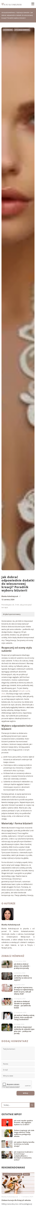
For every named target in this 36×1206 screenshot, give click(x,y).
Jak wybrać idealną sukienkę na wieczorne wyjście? (23, 978)
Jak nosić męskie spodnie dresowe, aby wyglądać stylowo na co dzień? (23, 1122)
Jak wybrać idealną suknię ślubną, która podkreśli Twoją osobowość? (24, 1017)
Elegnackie (8, 30)
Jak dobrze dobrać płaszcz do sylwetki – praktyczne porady (22, 966)
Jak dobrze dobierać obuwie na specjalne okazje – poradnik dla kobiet (22, 1004)
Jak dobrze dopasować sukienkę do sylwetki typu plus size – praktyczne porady (24, 1030)
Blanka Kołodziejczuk (10, 596)
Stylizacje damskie (22, 30)
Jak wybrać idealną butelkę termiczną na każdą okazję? (24, 1144)
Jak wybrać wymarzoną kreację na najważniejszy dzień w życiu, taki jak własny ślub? (23, 990)
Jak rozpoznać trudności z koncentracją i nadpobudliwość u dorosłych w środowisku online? (23, 1156)
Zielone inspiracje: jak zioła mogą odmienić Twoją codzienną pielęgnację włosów (24, 1133)
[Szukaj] (32, 1105)
